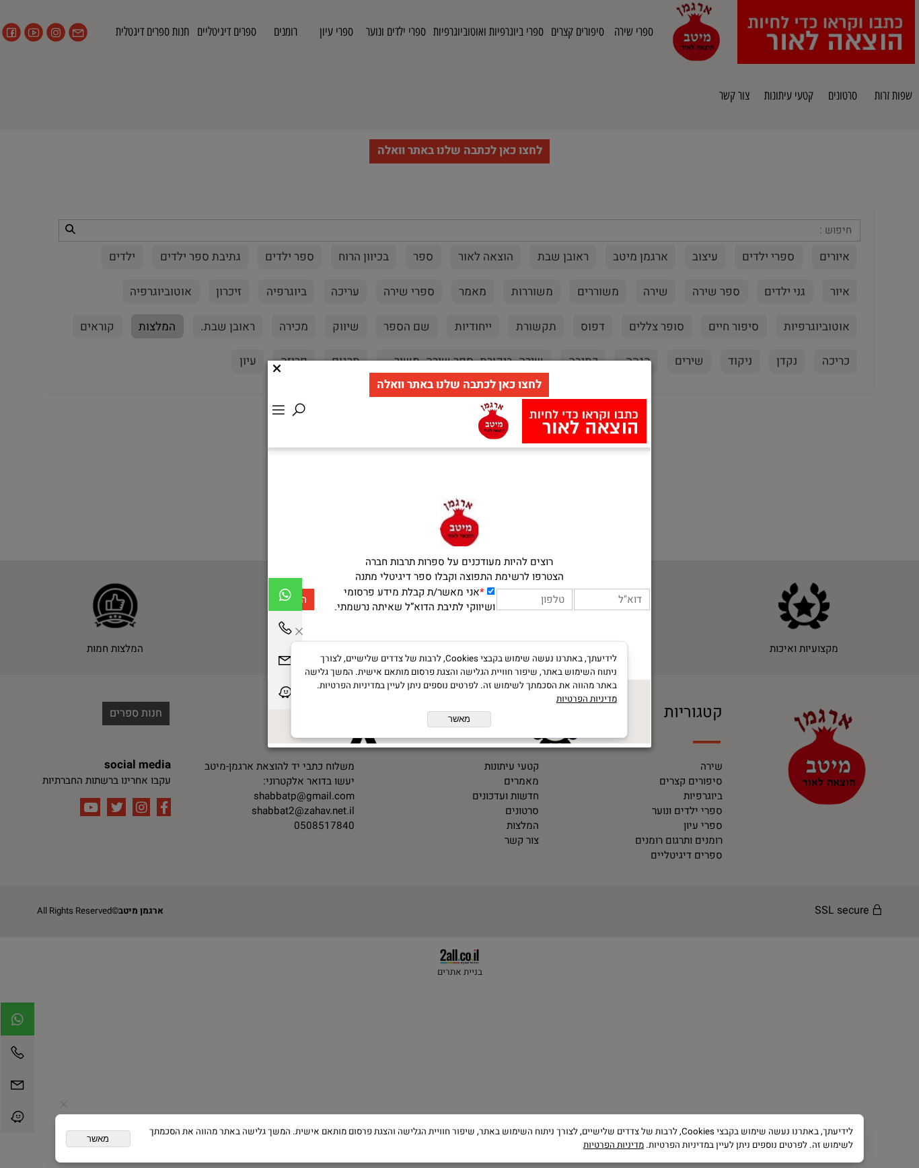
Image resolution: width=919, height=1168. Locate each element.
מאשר (98, 1139)
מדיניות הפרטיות (613, 1145)
